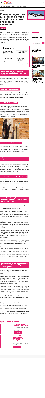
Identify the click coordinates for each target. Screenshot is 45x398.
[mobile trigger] (2, 2)
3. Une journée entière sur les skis (9, 61)
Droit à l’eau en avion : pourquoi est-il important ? (38, 66)
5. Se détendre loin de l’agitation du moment (21, 55)
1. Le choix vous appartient (8, 55)
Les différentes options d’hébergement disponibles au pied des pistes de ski (22, 59)
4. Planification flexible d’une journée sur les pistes (22, 52)
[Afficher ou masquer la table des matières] (21, 48)
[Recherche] (40, 2)
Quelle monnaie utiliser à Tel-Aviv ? (21, 325)
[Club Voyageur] (8, 2)
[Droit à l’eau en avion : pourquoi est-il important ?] (38, 60)
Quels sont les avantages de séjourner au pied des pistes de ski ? (8, 52)
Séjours (3, 28)
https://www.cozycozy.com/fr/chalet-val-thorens (13, 97)
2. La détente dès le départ (8, 58)
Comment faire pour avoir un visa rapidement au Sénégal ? (20, 338)
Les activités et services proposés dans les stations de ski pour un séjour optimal (22, 63)
